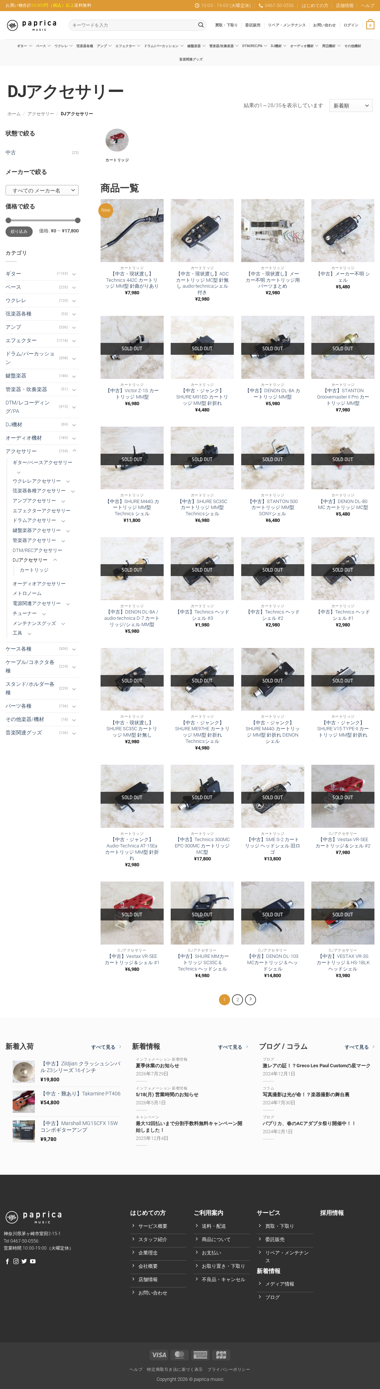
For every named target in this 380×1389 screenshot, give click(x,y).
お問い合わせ (324, 25)
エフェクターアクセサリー (42, 510)
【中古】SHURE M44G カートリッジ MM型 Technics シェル (132, 508)
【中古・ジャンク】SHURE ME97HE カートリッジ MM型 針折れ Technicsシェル (202, 732)
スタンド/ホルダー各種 (30, 688)
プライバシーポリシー (228, 1369)
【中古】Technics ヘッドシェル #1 (343, 615)
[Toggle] (74, 274)
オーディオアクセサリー (39, 583)
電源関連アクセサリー (37, 603)
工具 (17, 633)
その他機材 (352, 46)
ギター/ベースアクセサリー (42, 462)
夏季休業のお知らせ (157, 1065)
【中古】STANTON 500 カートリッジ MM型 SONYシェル (273, 508)
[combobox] (42, 190)
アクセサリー (40, 113)
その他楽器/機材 (25, 719)
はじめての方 (315, 5)
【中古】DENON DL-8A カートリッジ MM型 (272, 394)
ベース (41, 46)
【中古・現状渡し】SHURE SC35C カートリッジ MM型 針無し (132, 729)
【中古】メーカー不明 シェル (343, 277)
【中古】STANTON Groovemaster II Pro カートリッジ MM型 (343, 397)
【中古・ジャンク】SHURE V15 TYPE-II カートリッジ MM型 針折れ (343, 729)
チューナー (25, 613)
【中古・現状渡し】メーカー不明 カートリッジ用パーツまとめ (273, 280)
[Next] (250, 999)
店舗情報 (345, 5)
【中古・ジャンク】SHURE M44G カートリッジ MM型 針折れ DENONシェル (273, 732)
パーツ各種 (19, 706)
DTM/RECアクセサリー (37, 550)
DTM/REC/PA (252, 46)
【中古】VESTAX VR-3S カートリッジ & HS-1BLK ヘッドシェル (343, 962)
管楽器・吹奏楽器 (26, 389)
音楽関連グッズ (191, 59)
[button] (351, 25)
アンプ (102, 46)
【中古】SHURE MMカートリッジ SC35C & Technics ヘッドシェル (202, 962)
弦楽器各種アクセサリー (39, 490)
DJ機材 (276, 46)
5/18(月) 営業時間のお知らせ (167, 1094)
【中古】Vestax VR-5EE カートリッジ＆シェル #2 (342, 843)
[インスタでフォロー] (16, 1262)
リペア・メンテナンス (287, 25)
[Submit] (201, 25)
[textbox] (40, 190)
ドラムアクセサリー (34, 520)
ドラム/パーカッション (161, 46)
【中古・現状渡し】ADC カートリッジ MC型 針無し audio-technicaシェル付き (202, 283)
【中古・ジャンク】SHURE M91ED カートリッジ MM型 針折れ (202, 397)
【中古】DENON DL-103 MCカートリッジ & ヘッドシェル (272, 962)
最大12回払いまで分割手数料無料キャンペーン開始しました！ (189, 1126)
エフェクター (125, 46)
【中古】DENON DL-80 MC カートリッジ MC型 (343, 504)
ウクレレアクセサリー (37, 481)
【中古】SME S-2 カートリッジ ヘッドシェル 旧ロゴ (272, 846)
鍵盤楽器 (194, 46)
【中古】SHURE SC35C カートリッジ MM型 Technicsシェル (202, 508)
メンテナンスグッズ (34, 623)
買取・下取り (226, 25)
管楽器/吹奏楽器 (221, 46)
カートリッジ (34, 570)
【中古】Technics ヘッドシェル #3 (202, 615)
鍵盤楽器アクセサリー (37, 530)
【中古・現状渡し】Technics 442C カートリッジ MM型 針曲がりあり (132, 280)
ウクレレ (61, 46)
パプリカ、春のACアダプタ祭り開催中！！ (309, 1123)
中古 (11, 152)
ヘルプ (367, 5)
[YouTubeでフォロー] (33, 1262)
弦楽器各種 (84, 46)
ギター (22, 46)
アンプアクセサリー (34, 500)
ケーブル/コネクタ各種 (30, 666)
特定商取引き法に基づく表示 (175, 1369)
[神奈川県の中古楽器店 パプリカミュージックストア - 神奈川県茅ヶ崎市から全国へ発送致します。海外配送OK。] (32, 25)
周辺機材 (328, 46)
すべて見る (103, 1047)
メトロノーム (27, 593)
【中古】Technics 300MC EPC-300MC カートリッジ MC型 (202, 846)
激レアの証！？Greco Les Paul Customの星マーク (317, 1065)
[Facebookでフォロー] (7, 1262)
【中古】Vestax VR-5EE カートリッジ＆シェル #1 (132, 959)
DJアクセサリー (30, 560)
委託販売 (253, 25)
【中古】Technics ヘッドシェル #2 (273, 615)
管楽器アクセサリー (34, 540)
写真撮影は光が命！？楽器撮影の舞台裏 (306, 1094)
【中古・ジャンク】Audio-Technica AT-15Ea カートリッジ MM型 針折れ (132, 849)
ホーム (14, 113)
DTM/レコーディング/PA (28, 407)
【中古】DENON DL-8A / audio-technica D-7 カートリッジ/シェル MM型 (132, 618)
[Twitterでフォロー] (24, 1262)
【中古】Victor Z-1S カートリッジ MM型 (132, 394)
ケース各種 (19, 649)
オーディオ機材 (302, 46)
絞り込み (19, 231)
